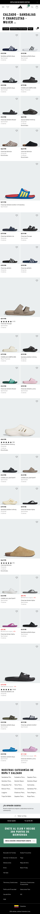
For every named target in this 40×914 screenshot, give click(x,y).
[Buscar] (32, 7)
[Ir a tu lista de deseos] (7, 7)
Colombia (23, 906)
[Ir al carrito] (37, 7)
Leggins (4, 792)
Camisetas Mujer (30, 785)
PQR (4, 899)
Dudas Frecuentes (25, 853)
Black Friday (24, 867)
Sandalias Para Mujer (7, 778)
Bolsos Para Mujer (6, 789)
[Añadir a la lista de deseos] (16, 35)
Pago (21, 858)
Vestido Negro (19, 781)
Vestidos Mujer (32, 781)
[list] (17, 28)
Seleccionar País (25, 889)
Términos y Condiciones (10, 882)
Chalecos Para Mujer (19, 793)
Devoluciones (7, 862)
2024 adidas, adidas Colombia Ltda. (20, 911)
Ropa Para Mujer (30, 797)
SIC (21, 894)
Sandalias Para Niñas (32, 789)
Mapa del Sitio (24, 862)
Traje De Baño (6, 796)
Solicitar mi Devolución (10, 858)
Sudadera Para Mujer (19, 778)
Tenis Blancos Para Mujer (19, 789)
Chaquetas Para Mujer (7, 785)
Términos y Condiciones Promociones (27, 883)
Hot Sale (5, 872)
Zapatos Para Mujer (18, 797)
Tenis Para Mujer (18, 785)
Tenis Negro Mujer (31, 793)
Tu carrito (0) (29, 821)
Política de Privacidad (9, 889)
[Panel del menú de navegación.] (3, 7)
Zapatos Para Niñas (31, 778)
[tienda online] (20, 7)
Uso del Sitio (7, 894)
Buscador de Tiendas (9, 853)
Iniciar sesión (11, 821)
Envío (5, 867)
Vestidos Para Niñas (6, 781)
